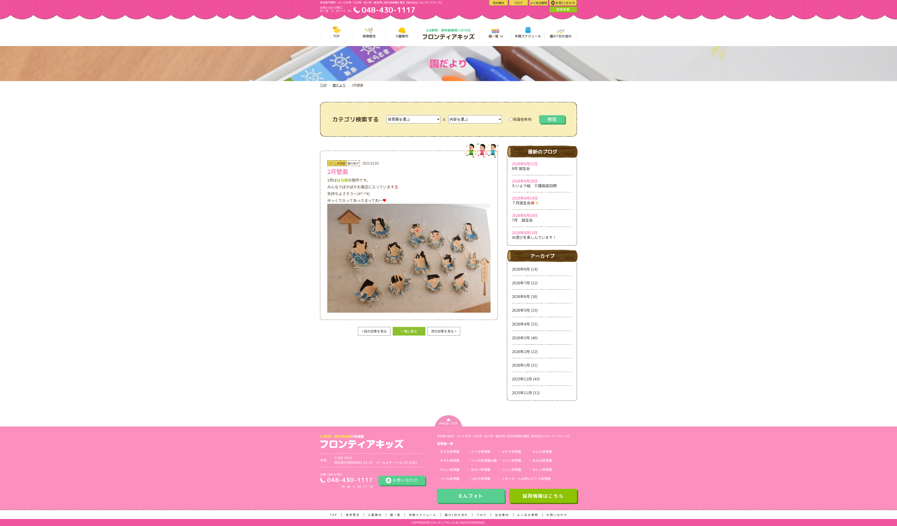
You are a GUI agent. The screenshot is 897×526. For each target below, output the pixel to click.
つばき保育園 (480, 478)
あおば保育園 (542, 460)
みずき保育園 (511, 451)
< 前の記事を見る (374, 331)
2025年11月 (522, 392)
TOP (323, 85)
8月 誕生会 (521, 168)
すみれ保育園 (449, 460)
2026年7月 (521, 283)
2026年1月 (521, 365)
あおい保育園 (480, 469)
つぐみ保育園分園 (484, 460)
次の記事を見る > (443, 331)
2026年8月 (521, 269)
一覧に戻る (409, 331)
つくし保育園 (511, 469)
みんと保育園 (542, 469)
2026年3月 (521, 337)
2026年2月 (521, 351)
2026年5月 (521, 310)
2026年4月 (521, 324)
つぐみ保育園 (449, 478)
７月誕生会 (521, 202)
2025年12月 (522, 379)
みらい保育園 (449, 469)
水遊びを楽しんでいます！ (534, 237)
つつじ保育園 (511, 460)
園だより (339, 85)
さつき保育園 (480, 451)
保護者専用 (522, 119)
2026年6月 (521, 296)
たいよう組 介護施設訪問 (534, 185)
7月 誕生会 (522, 220)
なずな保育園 (449, 451)
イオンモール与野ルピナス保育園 (526, 478)
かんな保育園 (542, 451)
